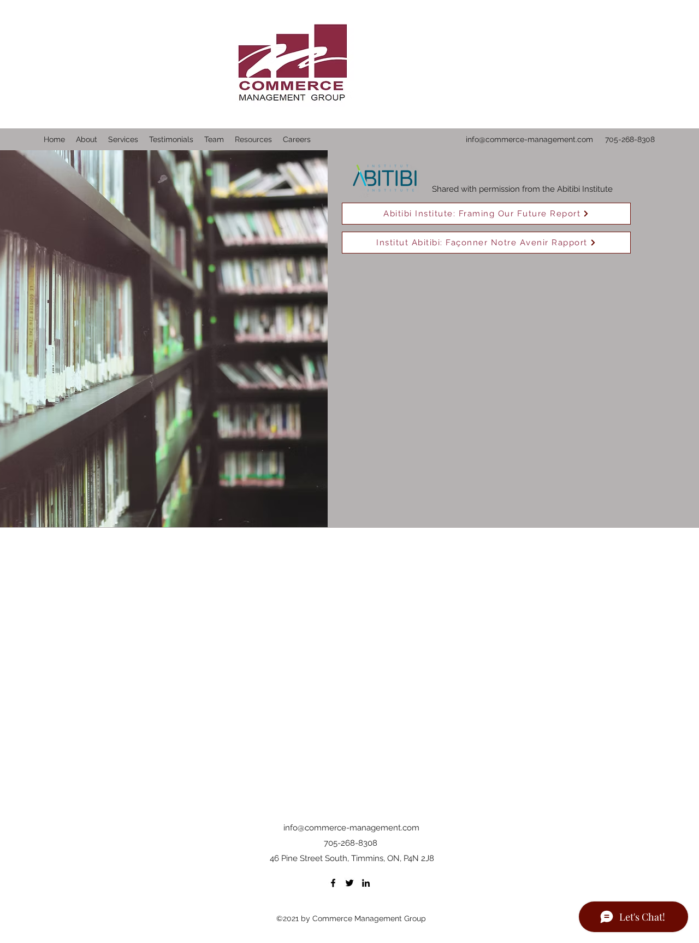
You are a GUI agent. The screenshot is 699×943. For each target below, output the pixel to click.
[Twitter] (349, 882)
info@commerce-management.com (529, 139)
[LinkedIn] (365, 882)
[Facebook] (333, 882)
